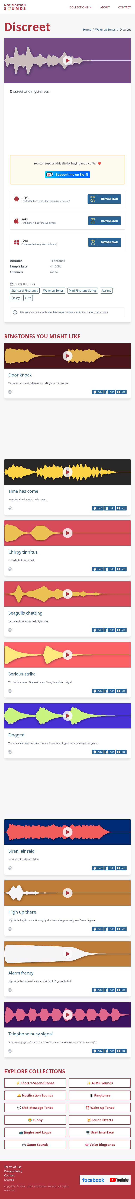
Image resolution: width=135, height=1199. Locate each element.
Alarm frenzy (20, 973)
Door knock (20, 375)
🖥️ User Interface (100, 1132)
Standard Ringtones (24, 290)
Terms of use (12, 1167)
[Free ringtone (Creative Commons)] (10, 392)
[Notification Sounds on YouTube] (119, 1180)
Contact (9, 1175)
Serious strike (22, 674)
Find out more (101, 312)
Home (87, 30)
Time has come (23, 491)
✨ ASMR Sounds (100, 1083)
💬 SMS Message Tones (35, 1107)
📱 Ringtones (99, 1095)
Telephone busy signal (30, 1034)
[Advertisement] (67, 124)
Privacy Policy (13, 1171)
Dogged (16, 735)
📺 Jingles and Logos (35, 1132)
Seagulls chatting (25, 613)
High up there (22, 912)
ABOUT (105, 7)
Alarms (106, 290)
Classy (15, 298)
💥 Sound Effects (100, 1120)
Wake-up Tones (105, 30)
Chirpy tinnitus (23, 552)
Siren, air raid (21, 851)
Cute (28, 298)
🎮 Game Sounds (35, 1144)
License (9, 1180)
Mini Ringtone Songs (83, 290)
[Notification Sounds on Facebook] (93, 1180)
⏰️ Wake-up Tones (100, 1107)
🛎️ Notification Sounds (35, 1095)
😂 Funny (35, 1120)
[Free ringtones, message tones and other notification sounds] (14, 7)
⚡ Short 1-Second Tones (35, 1083)
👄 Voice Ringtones (100, 1144)
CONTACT (124, 7)
